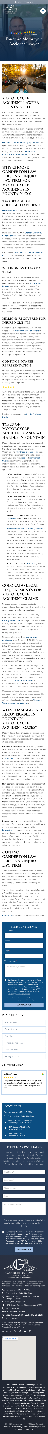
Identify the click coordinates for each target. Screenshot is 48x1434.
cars (23, 458)
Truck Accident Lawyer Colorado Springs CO (24, 1384)
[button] (43, 11)
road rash (9, 758)
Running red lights (36, 528)
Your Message (10, 961)
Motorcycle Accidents (14, 1043)
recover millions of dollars (26, 330)
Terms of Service (23, 994)
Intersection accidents (17, 528)
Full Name (9, 930)
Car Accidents (11, 1029)
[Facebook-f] (20, 1331)
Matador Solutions (25, 1429)
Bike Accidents (11, 1022)
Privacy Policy (18, 1243)
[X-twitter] (15, 1331)
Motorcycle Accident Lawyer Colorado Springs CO (23, 1387)
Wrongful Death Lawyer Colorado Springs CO (21, 1390)
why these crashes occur (26, 452)
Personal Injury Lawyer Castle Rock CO (28, 1403)
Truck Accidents (11, 1049)
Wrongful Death (12, 1056)
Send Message (24, 1005)
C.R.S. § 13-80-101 (11, 620)
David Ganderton (10, 210)
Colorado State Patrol (21, 680)
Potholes (30, 563)
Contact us (7, 915)
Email (7, 951)
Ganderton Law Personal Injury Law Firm (21, 142)
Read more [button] (8, 1091)
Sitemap (6, 1426)
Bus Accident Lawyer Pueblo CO (26, 1414)
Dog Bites (9, 1036)
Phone (7, 941)
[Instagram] (30, 1331)
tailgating (11, 518)
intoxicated (7, 830)
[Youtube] (25, 1331)
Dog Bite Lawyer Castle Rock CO (16, 1406)
